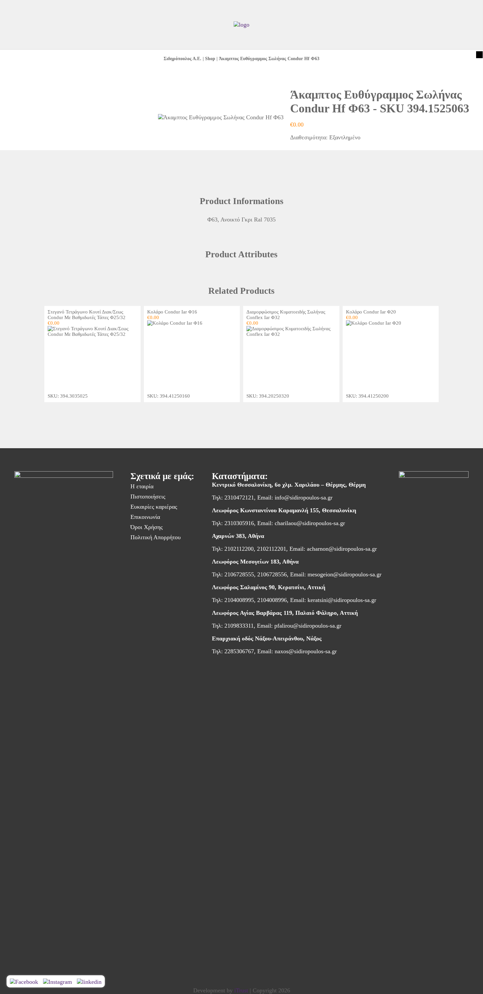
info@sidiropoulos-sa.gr (304, 497)
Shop (210, 58)
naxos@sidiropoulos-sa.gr (306, 651)
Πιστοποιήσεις (147, 496)
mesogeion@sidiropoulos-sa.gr (344, 574)
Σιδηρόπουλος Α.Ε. (182, 58)
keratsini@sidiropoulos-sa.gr (342, 600)
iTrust (241, 990)
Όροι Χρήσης (146, 527)
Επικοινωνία (145, 517)
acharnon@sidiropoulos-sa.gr (342, 548)
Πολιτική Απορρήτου (155, 537)
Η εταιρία (141, 486)
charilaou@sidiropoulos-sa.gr (310, 523)
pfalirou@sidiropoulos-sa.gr (307, 625)
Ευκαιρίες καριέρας (153, 506)
